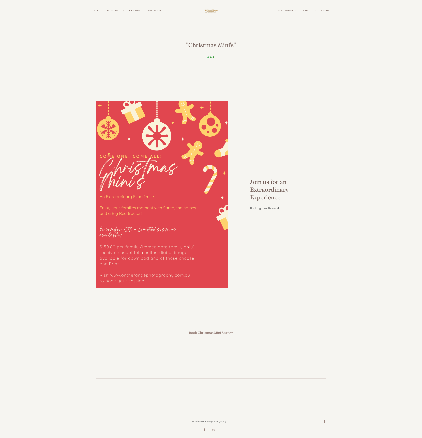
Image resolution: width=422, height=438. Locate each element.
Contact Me (155, 10)
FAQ (305, 10)
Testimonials (287, 10)
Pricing (134, 10)
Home (96, 10)
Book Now (322, 10)
